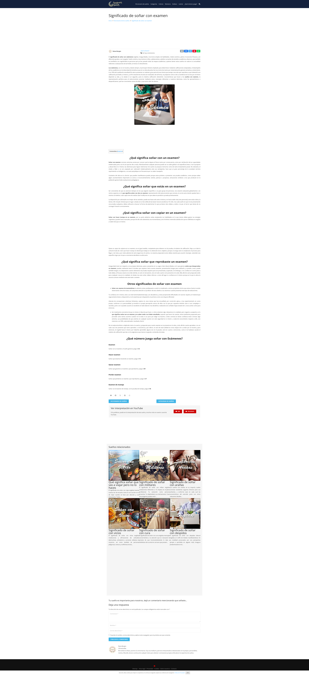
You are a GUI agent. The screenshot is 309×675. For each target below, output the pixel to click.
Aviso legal (142, 669)
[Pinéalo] (194, 51)
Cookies (156, 669)
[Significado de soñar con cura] (154, 499)
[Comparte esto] (186, 51)
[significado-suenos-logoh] (115, 4)
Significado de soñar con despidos (183, 531)
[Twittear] (190, 51)
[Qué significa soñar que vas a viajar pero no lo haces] (124, 451)
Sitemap (134, 669)
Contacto (174, 669)
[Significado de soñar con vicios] (124, 499)
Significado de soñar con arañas (183, 483)
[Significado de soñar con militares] (154, 451)
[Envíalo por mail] (182, 51)
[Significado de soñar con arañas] (185, 451)
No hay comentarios (148, 53)
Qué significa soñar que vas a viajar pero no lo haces (124, 485)
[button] (199, 4)
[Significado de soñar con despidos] (185, 499)
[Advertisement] (154, 35)
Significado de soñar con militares (152, 483)
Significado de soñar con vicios (121, 531)
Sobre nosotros (165, 669)
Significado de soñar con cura (152, 531)
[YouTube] (154, 666)
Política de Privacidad (180, 672)
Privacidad (150, 669)
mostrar (119, 151)
